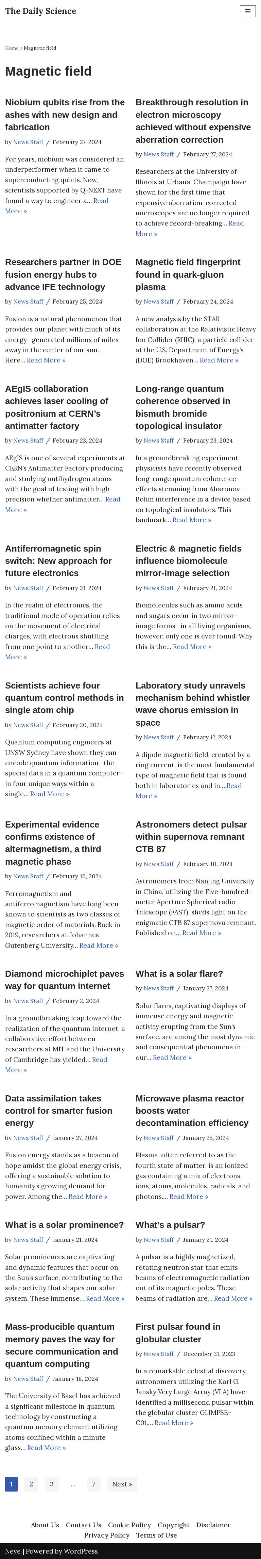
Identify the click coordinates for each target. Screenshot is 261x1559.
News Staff (28, 142)
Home (12, 48)
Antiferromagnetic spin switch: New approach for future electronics (58, 560)
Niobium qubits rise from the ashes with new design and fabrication (65, 114)
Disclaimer (213, 1525)
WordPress (81, 1551)
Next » (122, 1484)
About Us (45, 1525)
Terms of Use (156, 1535)
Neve (13, 1551)
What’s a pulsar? (170, 1225)
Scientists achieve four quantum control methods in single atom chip (64, 697)
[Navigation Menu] (248, 11)
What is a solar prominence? (64, 1225)
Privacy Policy (106, 1535)
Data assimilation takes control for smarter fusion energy (58, 1110)
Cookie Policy (129, 1525)
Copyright (174, 1525)
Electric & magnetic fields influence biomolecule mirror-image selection (189, 560)
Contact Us (83, 1525)
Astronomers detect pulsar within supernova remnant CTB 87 (191, 836)
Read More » (46, 360)
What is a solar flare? (179, 974)
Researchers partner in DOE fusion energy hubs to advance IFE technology (63, 274)
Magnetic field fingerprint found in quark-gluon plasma (188, 274)
